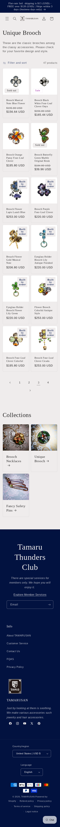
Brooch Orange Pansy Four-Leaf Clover (15, 157)
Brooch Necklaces (13, 459)
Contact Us (13, 651)
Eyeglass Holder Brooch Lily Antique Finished (43, 259)
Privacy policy (44, 801)
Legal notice (32, 812)
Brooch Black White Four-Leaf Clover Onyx (43, 103)
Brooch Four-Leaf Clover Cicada (44, 359)
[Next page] (30, 390)
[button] (7, 19)
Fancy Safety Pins (16, 508)
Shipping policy (42, 806)
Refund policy (27, 801)
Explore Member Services (30, 594)
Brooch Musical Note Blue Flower (15, 102)
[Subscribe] (49, 604)
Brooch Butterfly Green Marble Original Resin (43, 157)
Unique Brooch (39, 459)
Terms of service (22, 806)
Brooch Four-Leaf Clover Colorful (16, 359)
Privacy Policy (15, 667)
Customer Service (17, 643)
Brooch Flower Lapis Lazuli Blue (15, 211)
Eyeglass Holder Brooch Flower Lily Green (15, 310)
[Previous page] (10, 382)
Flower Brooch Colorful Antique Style (43, 310)
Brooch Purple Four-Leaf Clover (43, 211)
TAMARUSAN (28, 797)
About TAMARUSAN (19, 635)
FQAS (10, 659)
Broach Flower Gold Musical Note (14, 259)
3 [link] (39, 382)
